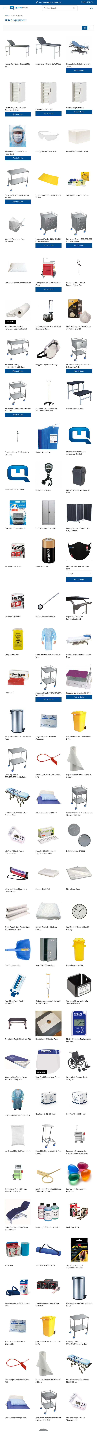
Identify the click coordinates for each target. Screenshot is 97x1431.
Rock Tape (9, 1265)
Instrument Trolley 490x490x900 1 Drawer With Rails (79, 814)
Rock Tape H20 (72, 1227)
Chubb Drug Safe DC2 (75, 108)
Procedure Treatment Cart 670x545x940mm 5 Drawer (77, 1152)
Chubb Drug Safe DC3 (44, 109)
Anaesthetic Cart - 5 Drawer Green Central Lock (16, 1190)
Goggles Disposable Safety (46, 365)
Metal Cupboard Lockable (45, 528)
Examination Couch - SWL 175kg (48, 64)
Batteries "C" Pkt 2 (42, 566)
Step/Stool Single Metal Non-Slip (18, 1039)
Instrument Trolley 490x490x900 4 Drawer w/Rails (79, 240)
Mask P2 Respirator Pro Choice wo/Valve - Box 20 (78, 328)
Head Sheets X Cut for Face (46, 1039)
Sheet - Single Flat (42, 889)
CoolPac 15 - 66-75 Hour (76, 1114)
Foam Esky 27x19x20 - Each (77, 152)
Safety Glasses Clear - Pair (45, 152)
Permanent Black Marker (14, 490)
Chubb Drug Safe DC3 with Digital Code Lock (15, 109)
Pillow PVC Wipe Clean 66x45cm (18, 283)
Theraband (9, 693)
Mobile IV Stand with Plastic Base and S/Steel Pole (46, 409)
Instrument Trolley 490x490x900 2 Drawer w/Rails (79, 366)
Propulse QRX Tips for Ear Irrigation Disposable (45, 852)
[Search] (74, 8)
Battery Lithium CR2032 (75, 851)
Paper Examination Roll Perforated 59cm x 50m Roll (16, 328)
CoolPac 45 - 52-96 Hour (45, 1114)
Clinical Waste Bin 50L (75, 965)
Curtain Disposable (42, 452)
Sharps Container (11, 655)
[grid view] (84, 28)
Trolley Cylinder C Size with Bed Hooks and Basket (48, 328)
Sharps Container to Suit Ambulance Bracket (75, 453)
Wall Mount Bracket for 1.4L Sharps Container (77, 1002)
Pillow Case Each (73, 889)
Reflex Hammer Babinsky (45, 617)
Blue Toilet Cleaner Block (15, 528)
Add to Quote (79, 71)
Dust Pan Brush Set (12, 965)
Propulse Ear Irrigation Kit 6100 (78, 693)
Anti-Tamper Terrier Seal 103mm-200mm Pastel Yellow (48, 1190)
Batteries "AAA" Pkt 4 (13, 566)
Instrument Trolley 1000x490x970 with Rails (14, 366)
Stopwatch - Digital (43, 490)
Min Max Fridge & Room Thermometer (14, 852)
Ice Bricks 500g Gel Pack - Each (17, 1151)
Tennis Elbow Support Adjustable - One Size (74, 1266)
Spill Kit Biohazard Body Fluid (77, 195)
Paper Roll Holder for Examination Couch (74, 618)
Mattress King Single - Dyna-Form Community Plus (16, 1078)
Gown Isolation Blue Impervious (17, 1115)
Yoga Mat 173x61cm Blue (45, 1265)
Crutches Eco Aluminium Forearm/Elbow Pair (75, 284)
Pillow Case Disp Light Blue (46, 813)
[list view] (90, 28)
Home (7, 16)
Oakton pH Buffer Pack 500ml (47, 1227)
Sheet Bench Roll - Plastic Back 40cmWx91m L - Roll (17, 928)
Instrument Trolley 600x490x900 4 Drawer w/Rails (48, 240)
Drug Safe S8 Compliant (44, 965)
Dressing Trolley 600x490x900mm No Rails (15, 776)
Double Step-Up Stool (75, 408)
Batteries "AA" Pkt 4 (12, 617)
